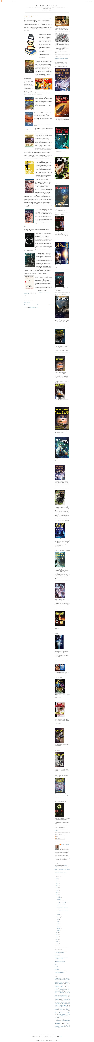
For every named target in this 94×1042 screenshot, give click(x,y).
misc (57, 1005)
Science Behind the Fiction (64, 1014)
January (58, 930)
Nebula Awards (57, 960)
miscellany (26, 293)
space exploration (66, 1020)
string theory (65, 1021)
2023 (57, 883)
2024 (57, 881)
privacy (61, 1009)
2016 (57, 896)
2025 (57, 880)
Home (38, 304)
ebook (65, 989)
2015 (57, 932)
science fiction (60, 1016)
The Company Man (60, 1025)
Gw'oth (68, 998)
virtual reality (57, 1026)
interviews (59, 1000)
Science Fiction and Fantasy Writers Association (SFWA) (61, 957)
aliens (67, 978)
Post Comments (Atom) (33, 307)
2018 (57, 892)
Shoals (56, 1019)
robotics (60, 1012)
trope (66, 1025)
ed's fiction (58, 991)
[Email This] (30, 293)
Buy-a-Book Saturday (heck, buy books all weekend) (63, 903)
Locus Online (57, 955)
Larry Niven (57, 1003)
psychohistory (56, 1010)
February (59, 928)
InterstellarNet (67, 999)
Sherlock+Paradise (65, 1017)
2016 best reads (60, 905)
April (58, 925)
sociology (58, 1020)
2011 (57, 939)
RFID (55, 1012)
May (58, 923)
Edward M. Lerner (65, 844)
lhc (62, 1003)
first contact (62, 993)
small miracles (67, 1019)
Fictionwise (57, 967)
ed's (68, 989)
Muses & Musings (64, 1006)
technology (58, 1023)
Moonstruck (56, 1006)
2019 (57, 890)
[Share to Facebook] (34, 293)
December (59, 897)
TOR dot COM (57, 954)
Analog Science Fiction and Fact (61, 950)
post (60, 1036)
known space (64, 1002)
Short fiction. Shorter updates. (62, 901)
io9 (55, 963)
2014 (57, 934)
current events (59, 986)
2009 (57, 943)
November (59, 899)
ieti (61, 999)
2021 (57, 887)
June (58, 921)
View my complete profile (61, 872)
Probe (67, 1009)
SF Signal (56, 966)
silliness (60, 1019)
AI (63, 978)
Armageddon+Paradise (65, 979)
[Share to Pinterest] (35, 293)
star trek (58, 1021)
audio (57, 980)
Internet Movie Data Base (59, 972)
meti (69, 1003)
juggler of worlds (66, 1000)
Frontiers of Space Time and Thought (61, 996)
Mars (66, 1003)
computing (56, 985)
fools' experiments (63, 995)
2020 (57, 889)
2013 (57, 936)
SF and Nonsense (47, 6)
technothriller (67, 1023)
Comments (58, 838)
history (47, 292)
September (59, 916)
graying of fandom (59, 997)
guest (65, 997)
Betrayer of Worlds (58, 982)
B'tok (60, 980)
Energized (62, 992)
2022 (57, 885)
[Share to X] (33, 293)
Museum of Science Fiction (60, 961)
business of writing (59, 983)
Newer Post (26, 304)
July (58, 919)
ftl (69, 996)
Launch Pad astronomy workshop (61, 971)
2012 (57, 937)
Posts (57, 836)
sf (57, 1018)
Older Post (51, 304)
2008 (57, 945)
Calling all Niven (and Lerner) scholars (61, 59)
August (58, 917)
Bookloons (57, 969)
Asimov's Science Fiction (59, 952)
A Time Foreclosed (58, 978)
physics (61, 1008)
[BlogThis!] (31, 293)
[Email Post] (25, 295)
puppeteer (62, 1010)
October (58, 914)
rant (67, 1010)
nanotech (56, 1008)
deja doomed (61, 988)
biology (66, 982)
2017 (57, 894)
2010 (57, 941)
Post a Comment (27, 302)
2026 (57, 878)
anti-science (57, 979)
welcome (63, 1026)
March (58, 926)
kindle (58, 1002)
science (68, 1012)
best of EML (65, 980)
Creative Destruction (64, 985)
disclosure (61, 989)
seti (69, 1016)
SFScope (56, 964)
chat (67, 983)
